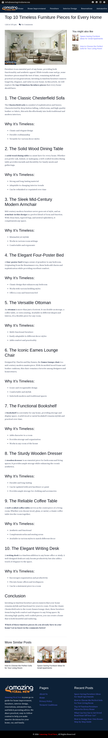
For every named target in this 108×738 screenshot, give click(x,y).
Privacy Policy (45, 701)
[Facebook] (93, 2)
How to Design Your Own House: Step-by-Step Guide (88, 720)
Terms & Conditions (48, 705)
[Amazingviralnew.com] (10, 8)
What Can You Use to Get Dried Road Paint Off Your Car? (88, 714)
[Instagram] (100, 2)
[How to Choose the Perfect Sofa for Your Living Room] (75, 47)
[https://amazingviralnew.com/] (19, 689)
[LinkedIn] (97, 2)
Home (42, 697)
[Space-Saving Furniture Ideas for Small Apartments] (75, 37)
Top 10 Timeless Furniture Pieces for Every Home (86, 708)
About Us (43, 694)
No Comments (27, 24)
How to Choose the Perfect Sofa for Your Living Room (91, 47)
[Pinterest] (104, 2)
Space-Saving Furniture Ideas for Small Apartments (91, 37)
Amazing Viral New (13, 697)
